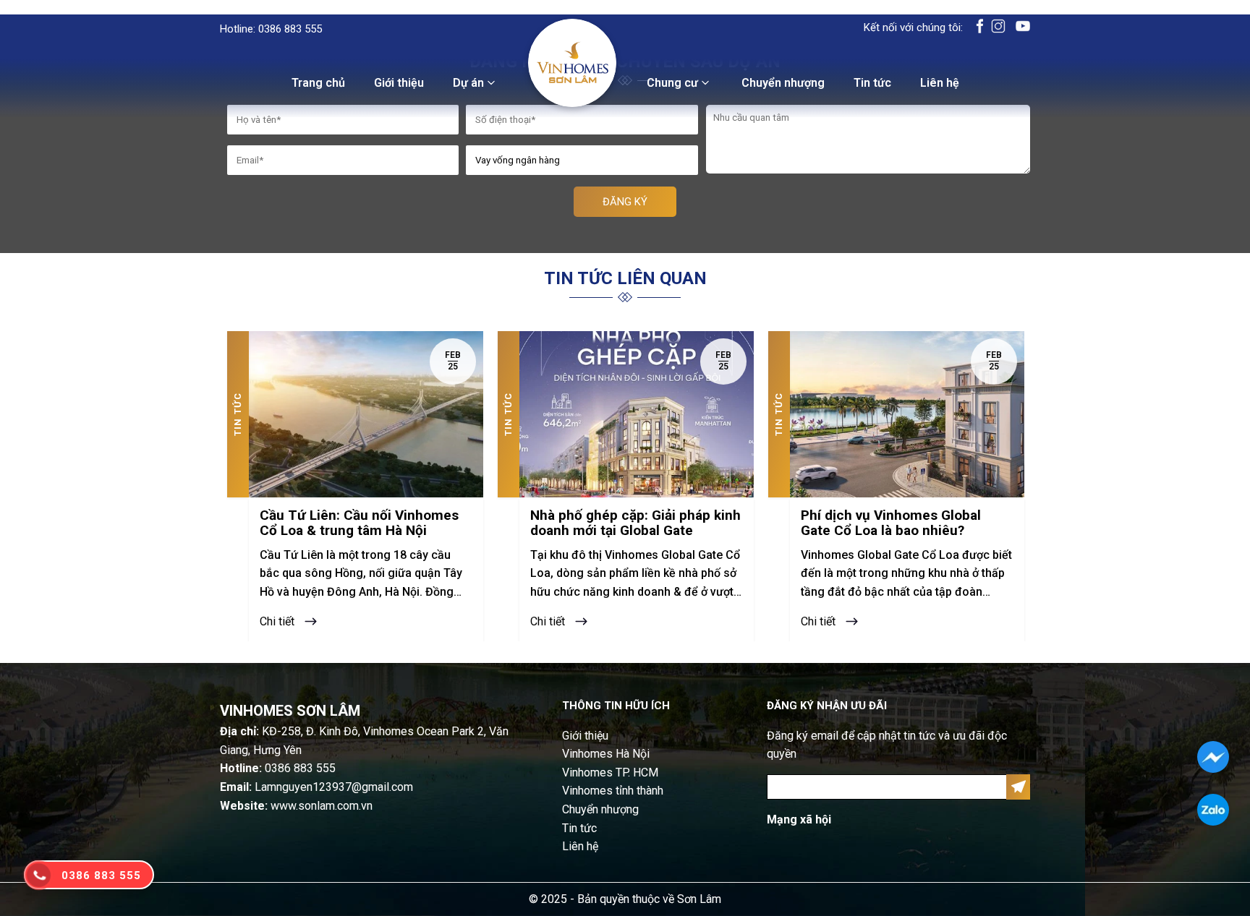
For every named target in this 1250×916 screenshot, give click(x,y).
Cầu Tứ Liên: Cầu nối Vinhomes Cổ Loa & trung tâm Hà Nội (359, 523)
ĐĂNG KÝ (625, 201)
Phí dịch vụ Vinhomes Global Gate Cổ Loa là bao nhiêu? (891, 523)
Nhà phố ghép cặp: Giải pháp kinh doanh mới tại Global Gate (635, 523)
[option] (355, 486)
